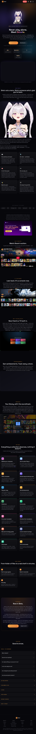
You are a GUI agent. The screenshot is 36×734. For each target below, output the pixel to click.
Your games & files (5, 685)
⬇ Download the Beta (13, 625)
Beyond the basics (5, 699)
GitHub (22, 722)
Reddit (22, 723)
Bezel (5, 1)
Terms (31, 722)
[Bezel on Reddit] (31, 2)
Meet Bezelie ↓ (23, 42)
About (5, 723)
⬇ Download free (13, 42)
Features (4, 722)
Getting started (4, 680)
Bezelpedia (13, 722)
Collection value (13, 726)
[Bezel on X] (28, 2)
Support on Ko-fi (24, 625)
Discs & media (4, 694)
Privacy (31, 723)
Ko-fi (22, 726)
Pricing (5, 726)
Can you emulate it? (14, 723)
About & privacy (4, 703)
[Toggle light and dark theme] (33, 2)
